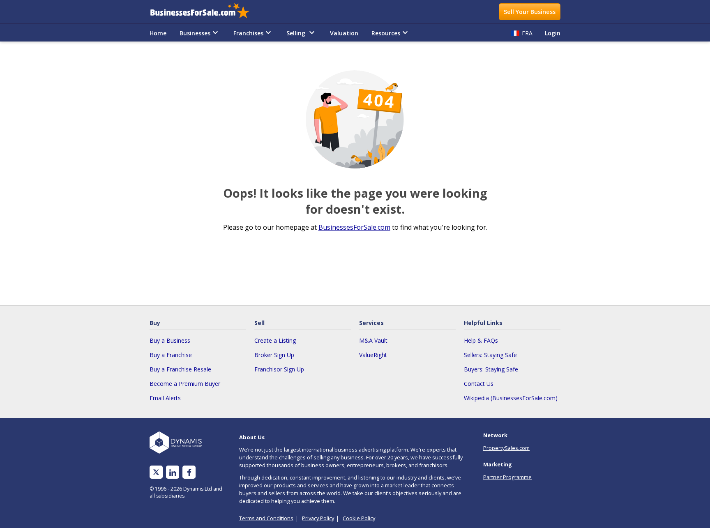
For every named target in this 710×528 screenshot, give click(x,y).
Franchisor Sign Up (279, 369)
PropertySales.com (506, 448)
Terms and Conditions (266, 518)
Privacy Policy (318, 518)
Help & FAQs (481, 340)
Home (158, 33)
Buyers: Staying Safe (491, 369)
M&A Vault (373, 340)
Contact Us (478, 383)
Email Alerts (165, 398)
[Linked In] (172, 472)
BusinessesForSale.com (354, 227)
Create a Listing (275, 340)
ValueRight (373, 355)
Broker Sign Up (274, 355)
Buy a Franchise (171, 355)
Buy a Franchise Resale (180, 369)
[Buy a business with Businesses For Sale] (205, 11)
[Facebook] (189, 472)
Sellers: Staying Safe (490, 355)
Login (552, 33)
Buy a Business (170, 340)
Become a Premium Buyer (185, 383)
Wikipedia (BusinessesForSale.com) (511, 398)
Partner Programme (507, 477)
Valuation (344, 33)
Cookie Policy (359, 518)
